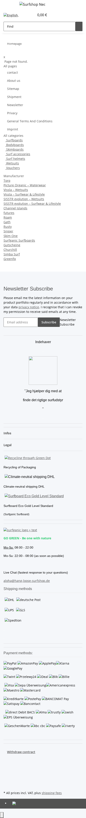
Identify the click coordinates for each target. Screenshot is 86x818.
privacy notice (29, 307)
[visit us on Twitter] (7, 764)
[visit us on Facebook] (7, 759)
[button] (26, 15)
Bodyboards (14, 145)
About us (13, 80)
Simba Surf (12, 254)
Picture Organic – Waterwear (25, 185)
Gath (7, 222)
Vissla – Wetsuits (16, 190)
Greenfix (10, 259)
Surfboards (14, 140)
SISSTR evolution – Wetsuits (24, 199)
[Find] (78, 26)
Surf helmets (15, 159)
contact (12, 72)
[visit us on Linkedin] (7, 784)
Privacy (12, 113)
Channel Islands (15, 208)
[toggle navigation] (9, 5)
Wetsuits (12, 163)
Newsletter (15, 105)
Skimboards (14, 149)
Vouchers (12, 168)
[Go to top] (2, 815)
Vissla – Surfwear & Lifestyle (24, 194)
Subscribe (48, 322)
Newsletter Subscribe (68, 322)
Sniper (8, 231)
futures (9, 213)
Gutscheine (12, 245)
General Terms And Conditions (29, 121)
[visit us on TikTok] (7, 779)
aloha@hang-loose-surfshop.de (27, 581)
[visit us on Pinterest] (7, 769)
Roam (8, 217)
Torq (7, 180)
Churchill (10, 250)
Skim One (11, 236)
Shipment (14, 97)
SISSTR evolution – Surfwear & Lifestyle (32, 203)
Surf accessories (17, 154)
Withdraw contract (21, 752)
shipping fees (52, 793)
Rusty (8, 227)
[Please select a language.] (12, 15)
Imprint (12, 129)
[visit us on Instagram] (7, 774)
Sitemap (13, 89)
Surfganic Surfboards (19, 240)
